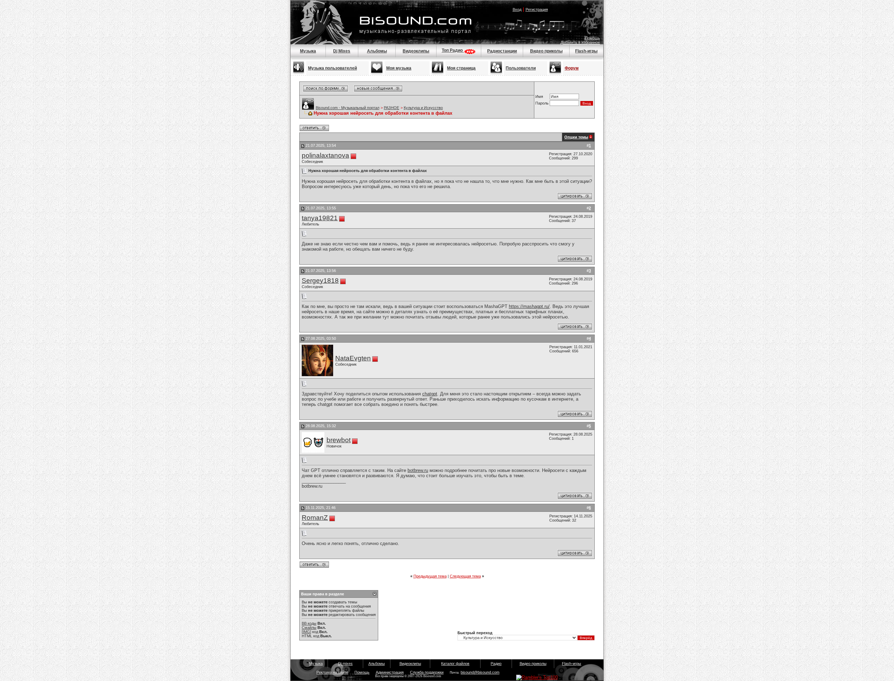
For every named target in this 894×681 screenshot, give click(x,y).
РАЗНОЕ (391, 108)
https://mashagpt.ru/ (529, 306)
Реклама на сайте (332, 672)
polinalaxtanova (325, 155)
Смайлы (309, 627)
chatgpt (429, 393)
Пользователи (521, 68)
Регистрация (537, 9)
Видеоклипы (416, 51)
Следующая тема (465, 576)
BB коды (309, 623)
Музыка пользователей (332, 68)
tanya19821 (320, 218)
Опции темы (576, 137)
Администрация (390, 672)
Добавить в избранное (580, 42)
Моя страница (461, 68)
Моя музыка (398, 68)
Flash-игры (586, 51)
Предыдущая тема (430, 576)
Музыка (308, 51)
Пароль (542, 103)
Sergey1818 (320, 280)
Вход (517, 9)
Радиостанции (502, 51)
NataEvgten (353, 358)
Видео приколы (546, 51)
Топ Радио (453, 50)
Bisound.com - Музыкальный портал (347, 108)
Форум (572, 68)
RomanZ (315, 517)
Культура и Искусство (423, 108)
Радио (496, 663)
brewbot (339, 440)
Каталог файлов (455, 663)
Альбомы (377, 51)
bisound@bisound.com (480, 672)
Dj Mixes (341, 51)
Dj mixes (345, 663)
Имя (539, 96)
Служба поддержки (427, 672)
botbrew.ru (418, 470)
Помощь (592, 38)
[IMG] (306, 632)
